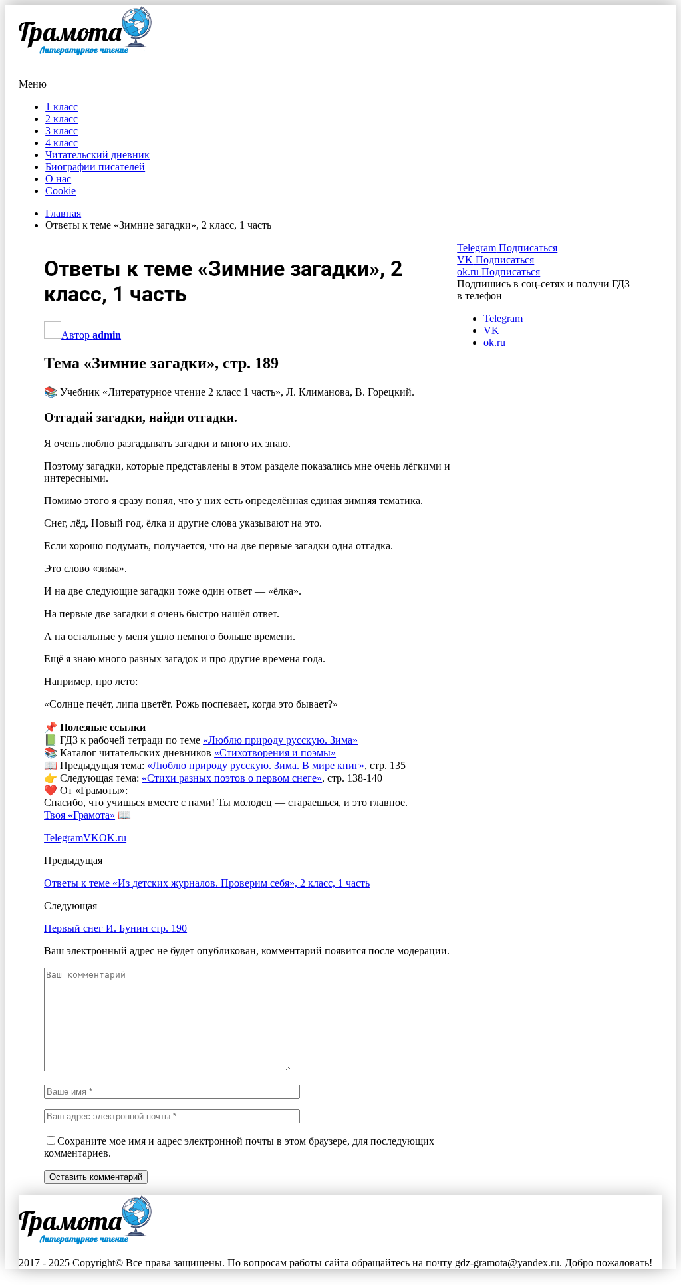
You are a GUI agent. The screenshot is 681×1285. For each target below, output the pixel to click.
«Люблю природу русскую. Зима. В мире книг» (255, 765)
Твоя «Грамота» (79, 815)
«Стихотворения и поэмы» (275, 752)
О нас (58, 178)
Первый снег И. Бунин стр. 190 (115, 928)
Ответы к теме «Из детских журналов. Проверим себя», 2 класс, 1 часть (207, 883)
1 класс (61, 106)
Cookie (60, 190)
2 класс (61, 118)
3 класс (61, 130)
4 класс (61, 142)
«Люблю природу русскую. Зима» (280, 740)
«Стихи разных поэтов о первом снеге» (232, 778)
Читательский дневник (97, 154)
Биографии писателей (95, 166)
